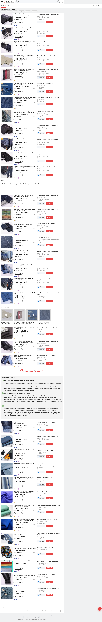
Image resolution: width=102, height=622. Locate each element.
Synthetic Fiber (5, 183)
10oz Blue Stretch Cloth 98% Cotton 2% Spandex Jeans (24, 534)
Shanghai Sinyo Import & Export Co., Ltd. (47, 561)
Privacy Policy (36, 617)
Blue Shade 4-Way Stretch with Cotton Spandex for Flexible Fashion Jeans (24, 125)
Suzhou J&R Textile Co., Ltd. (44, 492)
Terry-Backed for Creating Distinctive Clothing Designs (23, 356)
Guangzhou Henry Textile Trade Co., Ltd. (47, 111)
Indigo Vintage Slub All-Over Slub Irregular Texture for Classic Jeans (25, 422)
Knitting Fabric (21, 11)
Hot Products (13, 615)
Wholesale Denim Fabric (42, 183)
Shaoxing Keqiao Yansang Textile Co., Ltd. (48, 588)
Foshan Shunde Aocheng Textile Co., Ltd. (48, 14)
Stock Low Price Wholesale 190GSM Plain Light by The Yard (24, 167)
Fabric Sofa (15, 11)
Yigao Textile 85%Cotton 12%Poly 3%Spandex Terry (24, 328)
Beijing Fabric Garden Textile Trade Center (48, 97)
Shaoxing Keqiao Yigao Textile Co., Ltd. (47, 328)
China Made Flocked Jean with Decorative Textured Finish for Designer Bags (24, 28)
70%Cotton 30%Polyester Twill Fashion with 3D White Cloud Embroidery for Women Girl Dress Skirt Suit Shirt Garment (24, 588)
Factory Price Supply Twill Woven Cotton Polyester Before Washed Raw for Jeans (24, 139)
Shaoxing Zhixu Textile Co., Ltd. (45, 83)
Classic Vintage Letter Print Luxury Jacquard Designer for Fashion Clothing (24, 111)
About (21, 617)
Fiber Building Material (47, 611)
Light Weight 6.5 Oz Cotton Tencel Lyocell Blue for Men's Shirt (24, 464)
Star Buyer (41, 615)
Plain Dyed (25, 611)
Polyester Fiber (28, 11)
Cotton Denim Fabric (55, 183)
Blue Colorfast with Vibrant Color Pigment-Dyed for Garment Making (24, 223)
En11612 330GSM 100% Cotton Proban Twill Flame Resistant (24, 450)
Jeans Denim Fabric (6, 187)
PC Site (47, 615)
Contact (42, 617)
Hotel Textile (30, 183)
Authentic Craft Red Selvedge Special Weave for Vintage (23, 196)
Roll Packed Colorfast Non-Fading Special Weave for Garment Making (24, 14)
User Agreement (27, 617)
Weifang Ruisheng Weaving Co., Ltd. (46, 547)
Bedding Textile (56, 611)
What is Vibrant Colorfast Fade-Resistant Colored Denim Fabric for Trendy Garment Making (19, 323)
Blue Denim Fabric (17, 611)
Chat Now (42, 22)
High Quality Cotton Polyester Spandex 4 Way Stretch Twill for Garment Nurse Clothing (24, 478)
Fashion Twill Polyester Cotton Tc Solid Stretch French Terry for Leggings (24, 492)
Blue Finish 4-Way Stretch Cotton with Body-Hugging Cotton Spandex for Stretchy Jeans (24, 574)
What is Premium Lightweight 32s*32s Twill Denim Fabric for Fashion (32, 323)
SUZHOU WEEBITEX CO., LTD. (44, 478)
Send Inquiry (18, 22)
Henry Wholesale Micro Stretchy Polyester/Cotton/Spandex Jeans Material (24, 279)
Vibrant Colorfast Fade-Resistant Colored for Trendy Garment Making (24, 70)
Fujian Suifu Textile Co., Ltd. (44, 237)
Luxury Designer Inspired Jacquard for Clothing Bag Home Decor (24, 210)
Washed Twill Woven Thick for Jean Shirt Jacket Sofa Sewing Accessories (24, 251)
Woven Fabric (3, 11)
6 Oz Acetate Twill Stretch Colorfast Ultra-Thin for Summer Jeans (24, 237)
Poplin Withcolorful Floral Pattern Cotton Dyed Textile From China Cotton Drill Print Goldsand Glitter (24, 547)
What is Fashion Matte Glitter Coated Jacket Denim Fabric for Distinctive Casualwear (6, 323)
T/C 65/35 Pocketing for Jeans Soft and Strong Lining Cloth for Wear (24, 506)
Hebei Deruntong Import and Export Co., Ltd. (48, 505)
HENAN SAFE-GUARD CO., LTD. (45, 450)
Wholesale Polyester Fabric (18, 183)
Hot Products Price (22, 615)
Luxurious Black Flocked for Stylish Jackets (24, 153)
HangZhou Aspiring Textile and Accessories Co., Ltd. (48, 293)
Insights (51, 615)
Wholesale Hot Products (32, 615)
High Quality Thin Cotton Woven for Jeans (24, 436)
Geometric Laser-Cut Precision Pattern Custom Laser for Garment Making (24, 265)
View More (31, 603)
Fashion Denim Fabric (7, 611)
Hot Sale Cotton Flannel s (22, 560)
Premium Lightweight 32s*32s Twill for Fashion (23, 84)
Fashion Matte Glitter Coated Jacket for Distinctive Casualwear (23, 56)
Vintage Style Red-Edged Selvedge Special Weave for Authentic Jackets (24, 42)
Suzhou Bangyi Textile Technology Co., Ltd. (48, 519)
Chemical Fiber (34, 11)
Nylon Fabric (9, 11)
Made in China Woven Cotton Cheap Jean (24, 293)
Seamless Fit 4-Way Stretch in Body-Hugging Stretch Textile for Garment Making (23, 342)
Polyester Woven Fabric (34, 611)
